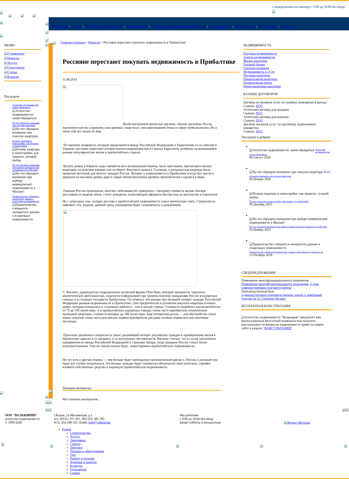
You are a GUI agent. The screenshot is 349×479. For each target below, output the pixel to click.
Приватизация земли (257, 82)
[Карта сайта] (34, 16)
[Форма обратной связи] (22, 16)
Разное (66, 429)
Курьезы (13, 77)
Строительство (80, 433)
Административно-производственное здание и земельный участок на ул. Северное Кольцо (281, 296)
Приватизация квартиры (260, 79)
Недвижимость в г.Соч (259, 71)
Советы (75, 444)
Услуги (201, 26)
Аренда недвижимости (259, 57)
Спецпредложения (256, 68)
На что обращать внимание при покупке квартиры (26, 124)
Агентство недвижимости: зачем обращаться (25, 106)
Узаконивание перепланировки (173, 26)
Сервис (75, 473)
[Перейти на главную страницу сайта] (1, 13)
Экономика (78, 440)
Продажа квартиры (256, 75)
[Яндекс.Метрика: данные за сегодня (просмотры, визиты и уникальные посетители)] (297, 423)
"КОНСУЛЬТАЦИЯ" (277, 328)
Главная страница (73, 42)
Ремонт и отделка (82, 458)
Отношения (78, 469)
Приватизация (137, 26)
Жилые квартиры (255, 61)
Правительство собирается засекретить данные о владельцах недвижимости (25, 199)
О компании (59, 26)
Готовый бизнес (254, 64)
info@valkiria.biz (99, 422)
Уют (73, 455)
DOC (259, 106)
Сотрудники (15, 67)
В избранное (268, 26)
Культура (76, 465)
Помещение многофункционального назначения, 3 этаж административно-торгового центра (280, 285)
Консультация (245, 26)
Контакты (288, 26)
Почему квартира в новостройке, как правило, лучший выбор (25, 143)
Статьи (12, 72)
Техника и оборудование (87, 451)
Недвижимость (220, 26)
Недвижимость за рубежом (104, 26)
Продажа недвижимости (260, 53)
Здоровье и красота (83, 462)
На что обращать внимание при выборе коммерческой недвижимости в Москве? (26, 167)
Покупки (76, 447)
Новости (13, 58)
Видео (76, 26)
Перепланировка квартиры (262, 86)
